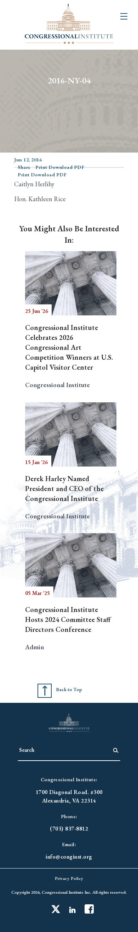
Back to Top (69, 689)
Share (24, 167)
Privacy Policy (69, 878)
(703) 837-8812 (69, 828)
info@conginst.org (69, 856)
